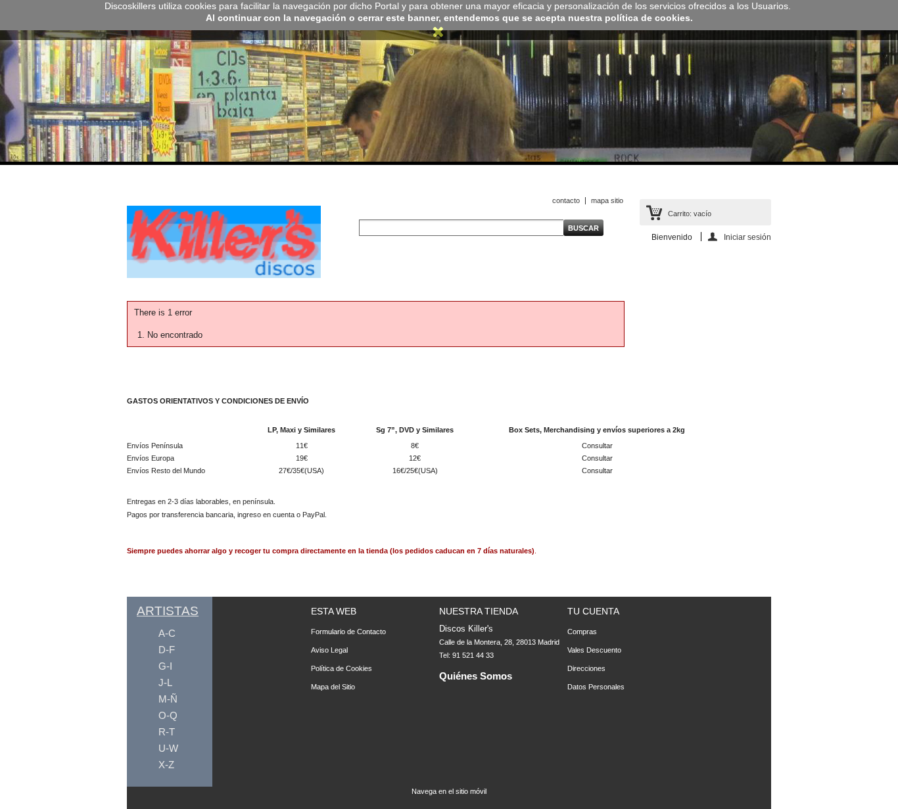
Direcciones (586, 668)
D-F (166, 649)
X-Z (166, 764)
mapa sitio (607, 200)
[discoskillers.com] (224, 275)
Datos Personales (596, 687)
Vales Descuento (594, 650)
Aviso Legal (329, 650)
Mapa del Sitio (333, 687)
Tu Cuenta (593, 611)
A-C (167, 633)
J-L (165, 682)
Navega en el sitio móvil (449, 791)
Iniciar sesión (747, 237)
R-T (166, 731)
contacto (566, 200)
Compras (582, 632)
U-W (168, 748)
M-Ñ (167, 699)
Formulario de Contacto (348, 632)
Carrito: (689, 214)
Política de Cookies (341, 668)
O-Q (167, 715)
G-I (165, 666)
